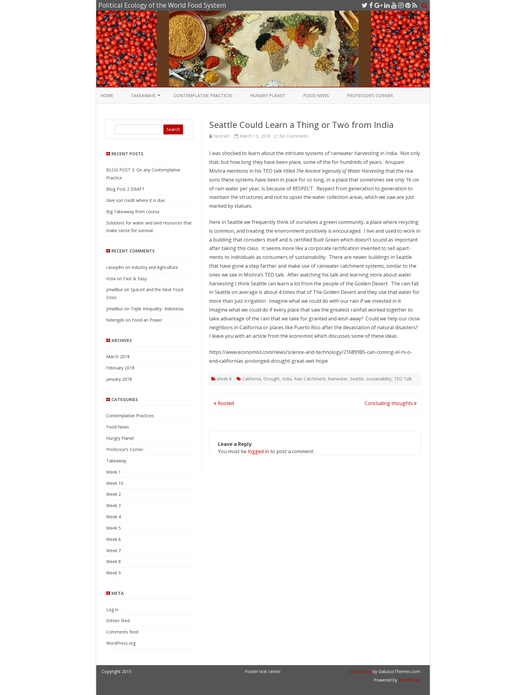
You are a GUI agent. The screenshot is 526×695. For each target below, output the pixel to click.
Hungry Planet (268, 95)
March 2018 (118, 356)
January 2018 (119, 379)
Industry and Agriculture (155, 267)
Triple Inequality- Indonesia (157, 309)
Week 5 (113, 528)
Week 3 (113, 505)
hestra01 (222, 136)
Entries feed (118, 620)
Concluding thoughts (389, 403)
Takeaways (143, 95)
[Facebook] (371, 5)
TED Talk (403, 379)
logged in (258, 451)
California (251, 379)
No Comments (294, 136)
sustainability (378, 379)
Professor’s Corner (370, 95)
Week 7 (113, 550)
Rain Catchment (309, 379)
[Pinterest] (408, 5)
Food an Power (147, 320)
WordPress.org (120, 643)
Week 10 (114, 483)
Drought (271, 379)
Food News (316, 95)
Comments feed (122, 632)
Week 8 (224, 379)
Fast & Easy (135, 278)
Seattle (357, 379)
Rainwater (338, 379)
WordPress (408, 680)
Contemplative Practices (203, 95)
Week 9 (113, 573)
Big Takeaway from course (133, 211)
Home (106, 95)
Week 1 (113, 472)
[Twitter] (365, 5)
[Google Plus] (378, 5)
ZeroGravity (359, 671)
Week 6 (113, 539)
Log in (112, 609)
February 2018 (120, 368)
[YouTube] (394, 5)
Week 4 (113, 517)
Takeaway (116, 461)
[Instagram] (401, 5)
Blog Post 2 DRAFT (125, 189)
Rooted (225, 403)
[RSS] (414, 5)
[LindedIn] (387, 5)
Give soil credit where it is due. (136, 200)
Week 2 (113, 494)
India (287, 379)
